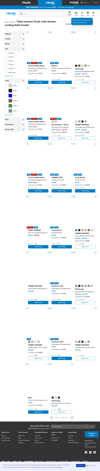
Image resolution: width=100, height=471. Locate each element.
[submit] (91, 427)
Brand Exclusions (39, 442)
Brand (7, 44)
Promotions (9, 124)
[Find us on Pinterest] (94, 452)
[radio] (76, 65)
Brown (16, 101)
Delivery (8, 34)
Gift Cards (37, 435)
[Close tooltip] (91, 19)
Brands (37, 440)
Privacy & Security (39, 461)
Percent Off (9, 129)
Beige (16, 85)
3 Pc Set (12, 61)
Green (16, 106)
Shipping (20, 442)
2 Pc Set (12, 57)
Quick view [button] (88, 83)
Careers (70, 438)
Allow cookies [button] (81, 465)
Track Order (21, 435)
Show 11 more (9, 115)
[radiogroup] (82, 65)
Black (15, 90)
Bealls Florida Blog (73, 442)
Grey (15, 111)
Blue (15, 95)
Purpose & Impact (75, 461)
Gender (8, 39)
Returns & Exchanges (24, 440)
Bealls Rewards (6, 440)
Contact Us (71, 440)
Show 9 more (9, 76)
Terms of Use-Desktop (51, 461)
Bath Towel (13, 72)
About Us (70, 435)
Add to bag (41, 83)
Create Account (6, 438)
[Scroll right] (94, 230)
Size (6, 49)
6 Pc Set (12, 68)
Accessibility (85, 461)
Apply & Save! (55, 438)
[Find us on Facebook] (86, 452)
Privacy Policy (58, 467)
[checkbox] (6, 53)
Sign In (3, 435)
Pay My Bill (54, 440)
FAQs (19, 438)
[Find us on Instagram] (90, 452)
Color (7, 81)
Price (7, 120)
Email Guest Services (91, 434)
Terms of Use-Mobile (63, 461)
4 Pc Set (12, 65)
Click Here (61, 7)
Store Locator (38, 438)
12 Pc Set (12, 53)
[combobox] (41, 13)
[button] (91, 465)
